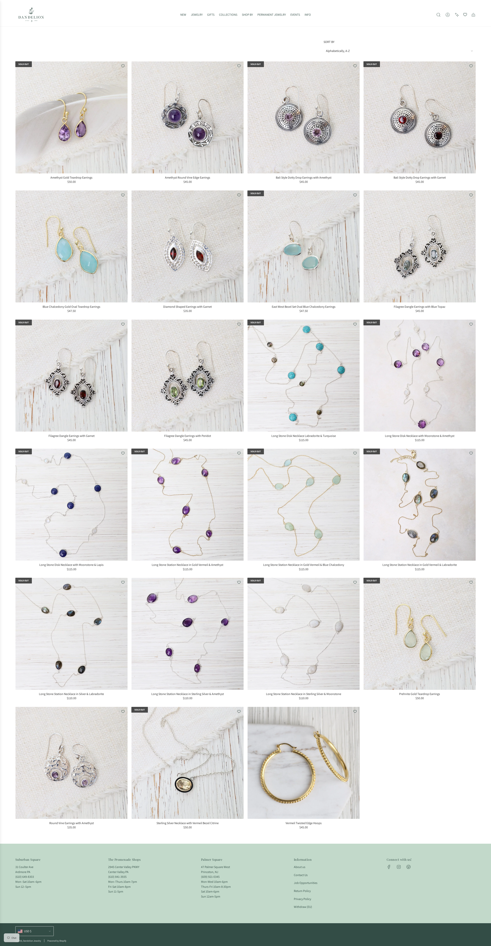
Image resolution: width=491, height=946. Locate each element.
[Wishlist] (465, 14)
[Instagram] (398, 866)
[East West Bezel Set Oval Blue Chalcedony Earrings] (303, 246)
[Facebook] (389, 866)
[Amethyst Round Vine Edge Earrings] (187, 117)
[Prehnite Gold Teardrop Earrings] (419, 634)
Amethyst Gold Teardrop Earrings (71, 177)
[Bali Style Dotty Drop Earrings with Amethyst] (303, 117)
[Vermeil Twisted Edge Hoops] (303, 763)
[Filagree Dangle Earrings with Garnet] (71, 376)
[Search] (438, 14)
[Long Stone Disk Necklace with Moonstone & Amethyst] (419, 376)
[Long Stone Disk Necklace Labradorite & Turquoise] (303, 376)
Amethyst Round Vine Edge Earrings (187, 177)
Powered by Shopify (56, 940)
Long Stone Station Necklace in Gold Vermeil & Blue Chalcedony (303, 565)
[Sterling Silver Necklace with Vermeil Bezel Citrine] (187, 763)
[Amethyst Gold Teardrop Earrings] (71, 117)
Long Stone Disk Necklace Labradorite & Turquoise (303, 436)
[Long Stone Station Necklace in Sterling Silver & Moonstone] (303, 634)
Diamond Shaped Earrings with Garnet (187, 306)
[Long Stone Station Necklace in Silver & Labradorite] (71, 634)
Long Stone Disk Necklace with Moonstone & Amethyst (419, 436)
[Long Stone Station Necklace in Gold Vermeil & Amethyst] (187, 505)
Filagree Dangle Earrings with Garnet (72, 436)
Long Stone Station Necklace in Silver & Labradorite (71, 694)
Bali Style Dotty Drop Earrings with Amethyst (303, 177)
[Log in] (447, 14)
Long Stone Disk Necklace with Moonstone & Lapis (71, 565)
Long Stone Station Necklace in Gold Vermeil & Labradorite (419, 565)
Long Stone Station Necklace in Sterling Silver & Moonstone (303, 694)
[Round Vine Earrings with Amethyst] (71, 763)
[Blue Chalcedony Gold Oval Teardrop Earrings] (71, 246)
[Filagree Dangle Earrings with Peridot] (187, 376)
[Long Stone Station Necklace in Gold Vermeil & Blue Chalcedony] (303, 505)
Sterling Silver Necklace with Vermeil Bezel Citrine (188, 823)
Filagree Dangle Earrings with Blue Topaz (419, 306)
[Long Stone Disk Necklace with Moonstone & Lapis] (71, 505)
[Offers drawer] (456, 14)
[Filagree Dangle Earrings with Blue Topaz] (419, 246)
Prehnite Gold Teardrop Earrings (419, 694)
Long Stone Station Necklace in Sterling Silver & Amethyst (187, 694)
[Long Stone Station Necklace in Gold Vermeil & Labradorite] (419, 505)
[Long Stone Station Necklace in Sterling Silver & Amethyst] (187, 634)
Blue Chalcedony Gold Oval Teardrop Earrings (71, 306)
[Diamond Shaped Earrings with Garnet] (187, 246)
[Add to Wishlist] (123, 66)
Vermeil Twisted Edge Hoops (304, 823)
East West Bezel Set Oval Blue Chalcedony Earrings (303, 306)
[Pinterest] (408, 866)
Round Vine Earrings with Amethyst (71, 823)
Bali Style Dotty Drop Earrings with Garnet (420, 177)
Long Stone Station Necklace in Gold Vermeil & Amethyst (187, 565)
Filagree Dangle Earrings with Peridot (187, 436)
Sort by (329, 41)
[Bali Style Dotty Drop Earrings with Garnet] (419, 117)
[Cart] (473, 14)
